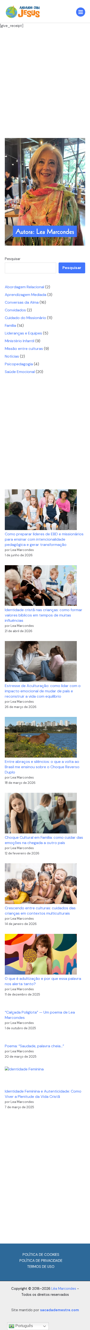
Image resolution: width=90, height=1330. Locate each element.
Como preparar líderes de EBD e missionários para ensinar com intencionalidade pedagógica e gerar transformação (44, 539)
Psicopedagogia (19, 364)
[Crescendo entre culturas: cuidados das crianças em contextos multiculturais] (41, 883)
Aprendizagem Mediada (25, 294)
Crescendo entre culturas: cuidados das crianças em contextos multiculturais (40, 910)
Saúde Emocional (20, 371)
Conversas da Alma (22, 302)
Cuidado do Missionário (25, 317)
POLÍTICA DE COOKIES (41, 1254)
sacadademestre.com (59, 1310)
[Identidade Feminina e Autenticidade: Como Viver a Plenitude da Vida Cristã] (24, 1077)
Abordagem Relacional (24, 286)
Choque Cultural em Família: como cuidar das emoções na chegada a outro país (44, 840)
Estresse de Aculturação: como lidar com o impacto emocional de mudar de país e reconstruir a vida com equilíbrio (43, 691)
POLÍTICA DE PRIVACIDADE (40, 1260)
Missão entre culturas (24, 348)
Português (23, 1326)
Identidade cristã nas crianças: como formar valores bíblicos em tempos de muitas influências (43, 615)
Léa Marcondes (63, 1288)
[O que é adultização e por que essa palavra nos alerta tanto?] (41, 954)
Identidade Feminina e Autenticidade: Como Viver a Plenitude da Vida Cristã (43, 1094)
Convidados (15, 310)
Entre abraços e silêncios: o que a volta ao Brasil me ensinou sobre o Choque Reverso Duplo (42, 767)
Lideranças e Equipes (23, 333)
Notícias (12, 356)
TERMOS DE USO (40, 1266)
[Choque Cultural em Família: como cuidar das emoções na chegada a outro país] (41, 813)
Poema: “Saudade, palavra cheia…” (34, 1045)
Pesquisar (12, 259)
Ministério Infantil (19, 340)
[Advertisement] (45, 83)
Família (10, 325)
